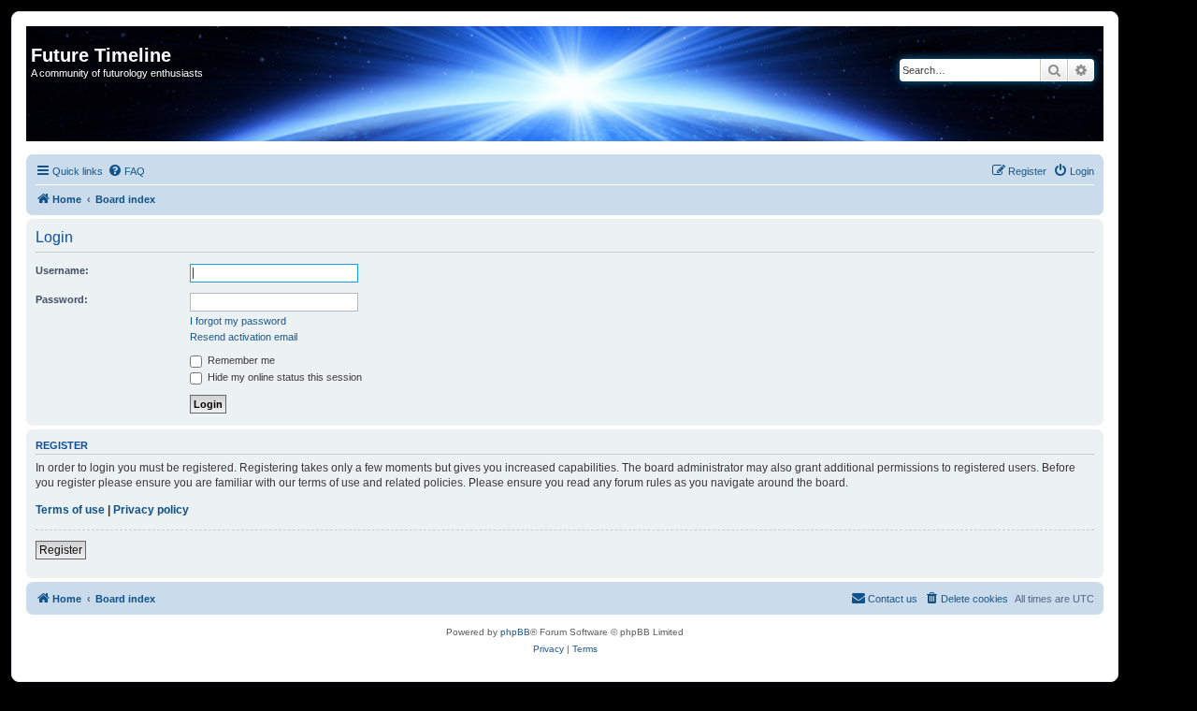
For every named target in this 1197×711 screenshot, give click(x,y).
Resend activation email (243, 336)
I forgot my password (238, 320)
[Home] (41, 35)
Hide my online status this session (283, 377)
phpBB (515, 632)
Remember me (240, 360)
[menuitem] (126, 171)
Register (60, 550)
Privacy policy (151, 509)
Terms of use (70, 509)
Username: (62, 270)
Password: (62, 299)
